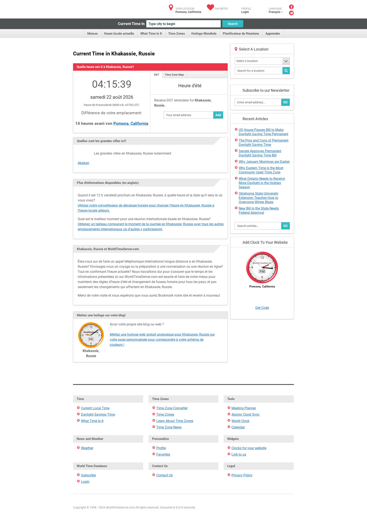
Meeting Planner (243, 408)
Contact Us (164, 475)
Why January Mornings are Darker (264, 162)
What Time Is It (151, 33)
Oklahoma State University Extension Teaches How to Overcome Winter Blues (258, 198)
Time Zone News (169, 427)
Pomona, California (130, 123)
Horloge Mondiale (203, 33)
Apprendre (272, 33)
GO (285, 102)
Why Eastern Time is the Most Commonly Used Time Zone (261, 170)
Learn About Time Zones (174, 421)
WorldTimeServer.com (101, 8)
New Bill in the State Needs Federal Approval (259, 210)
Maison (92, 33)
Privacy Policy (242, 475)
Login (245, 12)
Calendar (238, 427)
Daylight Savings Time (98, 415)
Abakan (83, 163)
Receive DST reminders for (183, 102)
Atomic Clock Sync (245, 415)
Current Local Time (95, 408)
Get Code (262, 308)
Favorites (221, 8)
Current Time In (131, 23)
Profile (161, 448)
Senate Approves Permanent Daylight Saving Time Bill (260, 153)
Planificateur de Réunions (241, 33)
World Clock (240, 421)
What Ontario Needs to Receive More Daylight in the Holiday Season (262, 183)
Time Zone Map (174, 74)
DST (156, 74)
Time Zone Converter (172, 408)
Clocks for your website (248, 448)
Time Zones (176, 33)
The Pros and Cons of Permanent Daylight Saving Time (263, 142)
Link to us (238, 454)
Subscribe (88, 475)
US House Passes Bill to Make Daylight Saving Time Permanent (263, 132)
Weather (87, 448)
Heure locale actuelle (119, 33)
